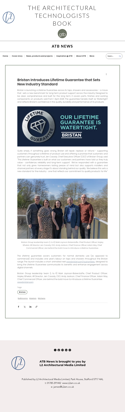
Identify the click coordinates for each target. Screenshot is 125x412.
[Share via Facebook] (18, 307)
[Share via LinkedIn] (30, 307)
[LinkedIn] (66, 350)
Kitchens (41, 298)
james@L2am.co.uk (63, 386)
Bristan (22, 292)
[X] (55, 350)
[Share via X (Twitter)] (24, 307)
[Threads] (70, 350)
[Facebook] (59, 350)
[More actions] (106, 74)
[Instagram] (62, 350)
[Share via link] (36, 307)
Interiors (32, 298)
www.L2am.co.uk (71, 383)
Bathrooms (23, 298)
